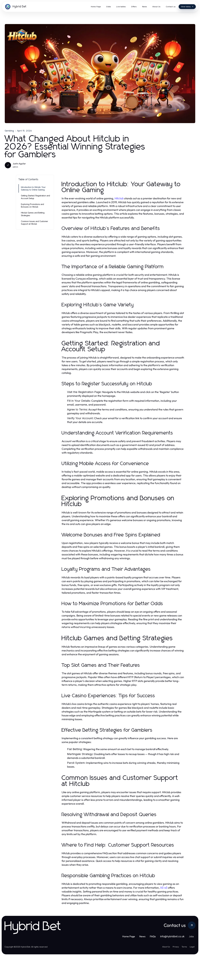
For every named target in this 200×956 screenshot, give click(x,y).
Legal (192, 946)
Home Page (128, 936)
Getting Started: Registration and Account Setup (35, 196)
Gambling (9, 131)
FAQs (153, 936)
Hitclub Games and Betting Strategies (32, 214)
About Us (166, 946)
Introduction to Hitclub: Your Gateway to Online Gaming (33, 188)
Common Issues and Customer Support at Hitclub (34, 222)
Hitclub (119, 198)
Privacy (176, 946)
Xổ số (163, 887)
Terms (184, 946)
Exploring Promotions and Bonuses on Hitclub (32, 205)
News (142, 936)
